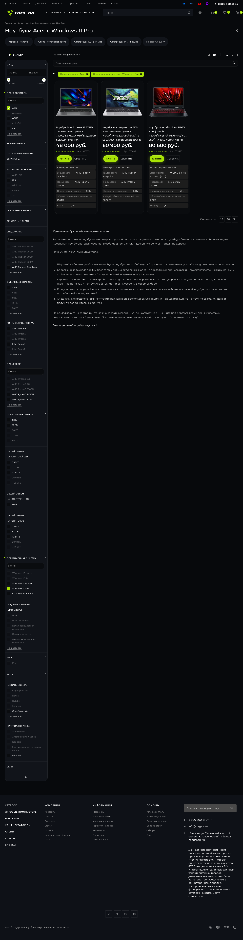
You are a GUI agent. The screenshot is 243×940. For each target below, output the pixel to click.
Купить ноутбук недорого (52, 41)
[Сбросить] (26, 776)
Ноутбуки (12, 818)
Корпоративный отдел (57, 835)
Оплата (49, 816)
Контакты (50, 811)
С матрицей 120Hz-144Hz (88, 41)
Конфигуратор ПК (17, 825)
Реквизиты (99, 830)
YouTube (125, 914)
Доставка (50, 821)
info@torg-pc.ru (198, 826)
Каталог (11, 805)
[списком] (232, 54)
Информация (102, 805)
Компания (52, 805)
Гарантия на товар (103, 825)
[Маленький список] (209, 54)
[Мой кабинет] (200, 13)
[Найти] (189, 12)
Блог (149, 835)
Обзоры (150, 830)
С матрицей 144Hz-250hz (124, 41)
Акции (9, 831)
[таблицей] (237, 54)
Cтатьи (48, 825)
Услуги (10, 838)
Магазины (98, 811)
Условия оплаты (102, 816)
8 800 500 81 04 (228, 3)
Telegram (117, 914)
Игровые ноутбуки (18, 41)
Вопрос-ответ (154, 825)
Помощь (152, 805)
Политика (98, 835)
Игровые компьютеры (21, 811)
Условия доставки (103, 821)
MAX (134, 914)
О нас (48, 839)
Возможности (100, 839)
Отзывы (49, 830)
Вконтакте (108, 914)
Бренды (10, 845)
